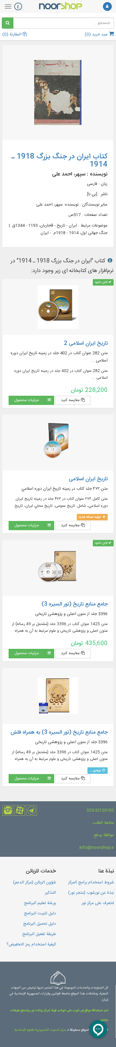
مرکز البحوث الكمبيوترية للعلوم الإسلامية (39, 1030)
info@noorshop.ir (96, 847)
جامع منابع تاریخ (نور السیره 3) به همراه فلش (59, 732)
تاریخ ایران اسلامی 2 (86, 343)
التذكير (50, 892)
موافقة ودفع (104, 835)
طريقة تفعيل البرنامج (39, 934)
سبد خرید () (97, 34)
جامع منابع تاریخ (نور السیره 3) (75, 604)
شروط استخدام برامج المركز (91, 882)
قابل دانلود (101, 282)
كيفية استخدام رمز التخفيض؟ (31, 944)
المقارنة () (12, 34)
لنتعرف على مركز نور (97, 903)
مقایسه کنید (71, 400)
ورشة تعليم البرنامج (40, 903)
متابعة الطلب (103, 822)
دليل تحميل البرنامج (39, 923)
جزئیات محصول (26, 400)
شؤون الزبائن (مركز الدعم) (34, 882)
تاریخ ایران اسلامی (88, 479)
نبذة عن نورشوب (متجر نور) (91, 892)
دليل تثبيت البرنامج (40, 913)
